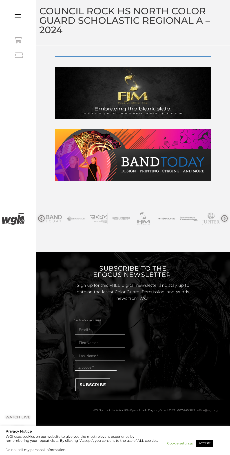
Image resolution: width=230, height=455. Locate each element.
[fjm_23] (132, 117)
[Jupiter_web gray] (196, 219)
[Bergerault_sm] (61, 219)
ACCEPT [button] (204, 443)
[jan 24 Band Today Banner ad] (132, 179)
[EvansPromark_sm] (106, 219)
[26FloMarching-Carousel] (151, 219)
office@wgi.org (207, 410)
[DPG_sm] (84, 219)
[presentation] (41, 218)
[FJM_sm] (128, 219)
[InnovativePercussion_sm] (173, 219)
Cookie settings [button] (180, 443)
